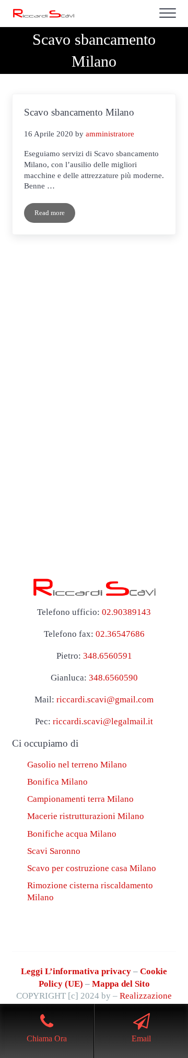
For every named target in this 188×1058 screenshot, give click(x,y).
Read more (54, 214)
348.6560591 (107, 656)
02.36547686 (120, 634)
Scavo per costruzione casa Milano (91, 868)
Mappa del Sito (121, 984)
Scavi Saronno (53, 851)
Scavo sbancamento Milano (79, 112)
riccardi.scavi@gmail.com (105, 699)
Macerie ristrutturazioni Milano (85, 816)
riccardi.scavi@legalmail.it (103, 721)
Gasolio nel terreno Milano (77, 765)
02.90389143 (126, 612)
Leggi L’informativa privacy (76, 971)
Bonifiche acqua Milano (71, 834)
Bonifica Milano (57, 782)
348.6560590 (113, 678)
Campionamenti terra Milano (80, 799)
